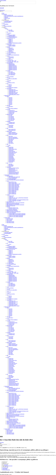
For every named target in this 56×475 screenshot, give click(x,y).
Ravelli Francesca (12, 151)
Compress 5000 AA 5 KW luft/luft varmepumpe (17, 213)
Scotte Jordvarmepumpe (13, 177)
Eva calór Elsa (11, 116)
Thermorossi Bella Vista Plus (14, 379)
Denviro (8, 55)
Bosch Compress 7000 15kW (14, 185)
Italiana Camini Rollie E (13, 134)
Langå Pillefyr (11, 76)
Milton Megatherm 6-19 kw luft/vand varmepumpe (15, 204)
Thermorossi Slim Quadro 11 (14, 172)
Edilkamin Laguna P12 (13, 66)
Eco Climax (9, 58)
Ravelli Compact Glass (13, 149)
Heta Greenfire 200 (12, 130)
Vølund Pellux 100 (12, 89)
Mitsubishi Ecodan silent (11, 205)
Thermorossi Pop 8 (12, 170)
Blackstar (8, 46)
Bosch (8, 180)
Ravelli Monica (11, 158)
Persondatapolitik (5, 467)
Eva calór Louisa (12, 119)
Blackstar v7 (11, 47)
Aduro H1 (10, 97)
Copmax (8, 194)
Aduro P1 (10, 101)
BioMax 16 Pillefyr (12, 44)
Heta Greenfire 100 (12, 129)
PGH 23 (10, 85)
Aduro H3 (10, 99)
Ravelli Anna (11, 147)
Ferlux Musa (11, 127)
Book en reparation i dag (8, 15)
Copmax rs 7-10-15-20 (13, 198)
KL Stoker (8, 70)
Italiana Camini (9, 131)
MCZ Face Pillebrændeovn (13, 138)
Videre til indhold (3, 0)
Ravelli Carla (11, 148)
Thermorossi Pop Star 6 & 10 (14, 171)
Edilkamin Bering (12, 64)
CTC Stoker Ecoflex (10, 51)
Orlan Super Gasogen (10, 221)
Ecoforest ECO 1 (12, 110)
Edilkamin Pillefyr (10, 62)
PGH (7, 83)
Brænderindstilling (7, 22)
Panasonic (8, 206)
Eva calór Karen (11, 118)
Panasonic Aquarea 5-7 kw (13, 207)
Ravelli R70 (11, 373)
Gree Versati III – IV (10, 201)
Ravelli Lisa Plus (12, 155)
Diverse (8, 107)
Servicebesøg (4, 14)
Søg (0, 11)
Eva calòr (10, 115)
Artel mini (8, 105)
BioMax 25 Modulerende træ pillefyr (15, 42)
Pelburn (8, 81)
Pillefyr (5, 28)
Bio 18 (10, 244)
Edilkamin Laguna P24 (13, 68)
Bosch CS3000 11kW (12, 190)
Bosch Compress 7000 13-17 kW (14, 183)
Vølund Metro (9, 88)
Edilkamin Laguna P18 (13, 67)
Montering (6, 17)
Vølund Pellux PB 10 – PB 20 (14, 94)
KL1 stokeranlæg (12, 72)
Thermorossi (9, 378)
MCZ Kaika (11, 140)
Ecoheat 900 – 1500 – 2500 (11, 60)
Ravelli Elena (11, 150)
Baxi (7, 240)
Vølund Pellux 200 (12, 91)
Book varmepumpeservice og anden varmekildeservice (13, 16)
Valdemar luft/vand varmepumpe (12, 210)
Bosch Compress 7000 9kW (13, 189)
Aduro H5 (10, 100)
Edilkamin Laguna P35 (13, 69)
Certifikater (6, 24)
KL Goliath (11, 71)
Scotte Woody (9, 86)
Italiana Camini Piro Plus (13, 133)
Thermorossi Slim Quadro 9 (13, 173)
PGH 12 (10, 84)
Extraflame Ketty (12, 123)
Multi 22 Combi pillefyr (13, 78)
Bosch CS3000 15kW (12, 191)
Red (7, 374)
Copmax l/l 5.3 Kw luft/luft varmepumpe (16, 216)
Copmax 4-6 (11, 196)
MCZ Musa (11, 142)
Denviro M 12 (11, 56)
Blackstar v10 (11, 48)
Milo (7, 144)
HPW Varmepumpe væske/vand (14, 176)
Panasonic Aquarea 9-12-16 (13, 208)
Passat (8, 79)
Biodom (8, 245)
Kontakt (3, 25)
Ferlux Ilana (11, 126)
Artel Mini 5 (11, 106)
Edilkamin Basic (11, 63)
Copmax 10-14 (11, 195)
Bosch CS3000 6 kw (12, 192)
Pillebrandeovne (7, 95)
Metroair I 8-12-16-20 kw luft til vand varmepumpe (15, 202)
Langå (8, 75)
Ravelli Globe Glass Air (13, 152)
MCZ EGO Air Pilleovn (13, 137)
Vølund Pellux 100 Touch (13, 90)
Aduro (8, 96)
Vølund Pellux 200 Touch (13, 92)
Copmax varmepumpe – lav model (15, 200)
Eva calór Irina (11, 117)
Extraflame (8, 121)
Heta (7, 128)
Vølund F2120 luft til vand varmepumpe (14, 211)
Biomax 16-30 (9, 43)
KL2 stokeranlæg (12, 74)
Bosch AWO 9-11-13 (12, 181)
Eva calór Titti (11, 120)
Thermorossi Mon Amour (13, 169)
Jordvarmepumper (10, 175)
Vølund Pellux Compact (13, 93)
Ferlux (8, 124)
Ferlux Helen (11, 125)
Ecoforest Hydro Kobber (13, 111)
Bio (7, 243)
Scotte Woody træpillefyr (13, 87)
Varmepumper (6, 174)
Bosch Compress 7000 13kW (14, 184)
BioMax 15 (11, 40)
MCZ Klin (10, 141)
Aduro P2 (10, 102)
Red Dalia (10, 375)
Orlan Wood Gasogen (10, 222)
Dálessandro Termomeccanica (14, 54)
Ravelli (8, 146)
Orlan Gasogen (9, 220)
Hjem (3, 13)
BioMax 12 (11, 39)
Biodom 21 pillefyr (12, 246)
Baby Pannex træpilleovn (13, 108)
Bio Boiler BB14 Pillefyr (11, 247)
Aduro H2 (10, 98)
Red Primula (11, 377)
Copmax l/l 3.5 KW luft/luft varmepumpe (16, 215)
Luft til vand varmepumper (11, 178)
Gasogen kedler (7, 217)
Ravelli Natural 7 (12, 160)
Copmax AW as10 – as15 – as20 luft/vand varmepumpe (18, 197)
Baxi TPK (10, 241)
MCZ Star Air (11, 143)
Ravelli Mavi (11, 156)
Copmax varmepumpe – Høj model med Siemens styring (18, 199)
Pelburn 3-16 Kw (12, 82)
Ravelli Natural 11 (12, 159)
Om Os (3, 23)
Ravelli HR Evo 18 (12, 153)
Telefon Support (7, 18)
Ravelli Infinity (11, 154)
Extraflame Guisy (12, 122)
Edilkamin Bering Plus (13, 65)
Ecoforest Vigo (11, 113)
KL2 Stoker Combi (12, 73)
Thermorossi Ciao (12, 168)
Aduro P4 (10, 103)
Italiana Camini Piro (12, 132)
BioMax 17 (11, 41)
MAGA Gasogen (10, 219)
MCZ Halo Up (11, 139)
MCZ (7, 135)
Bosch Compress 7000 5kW (13, 187)
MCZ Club (11, 136)
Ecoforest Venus (11, 112)
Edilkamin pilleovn (10, 114)
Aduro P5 (10, 104)
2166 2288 (2, 7)
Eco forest (8, 109)
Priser (5, 19)
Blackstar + (11, 50)
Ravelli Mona (11, 157)
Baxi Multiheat (11, 242)
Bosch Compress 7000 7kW (13, 188)
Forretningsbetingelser (6, 469)
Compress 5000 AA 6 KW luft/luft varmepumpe (17, 214)
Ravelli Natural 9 (12, 372)
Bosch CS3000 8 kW (12, 193)
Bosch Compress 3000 (13, 182)
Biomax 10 (11, 38)
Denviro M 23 (11, 57)
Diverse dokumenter (7, 26)
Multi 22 (8, 77)
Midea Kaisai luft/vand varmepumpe (13, 203)
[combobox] (5, 444)
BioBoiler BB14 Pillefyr (13, 248)
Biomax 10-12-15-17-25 (11, 37)
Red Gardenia (11, 376)
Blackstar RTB (11, 49)
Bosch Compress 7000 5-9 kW (14, 186)
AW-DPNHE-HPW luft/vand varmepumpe (16, 179)
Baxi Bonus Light (10, 218)
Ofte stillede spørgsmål (8, 21)
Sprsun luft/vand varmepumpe (12, 209)
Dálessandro (9, 53)
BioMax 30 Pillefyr (12, 45)
